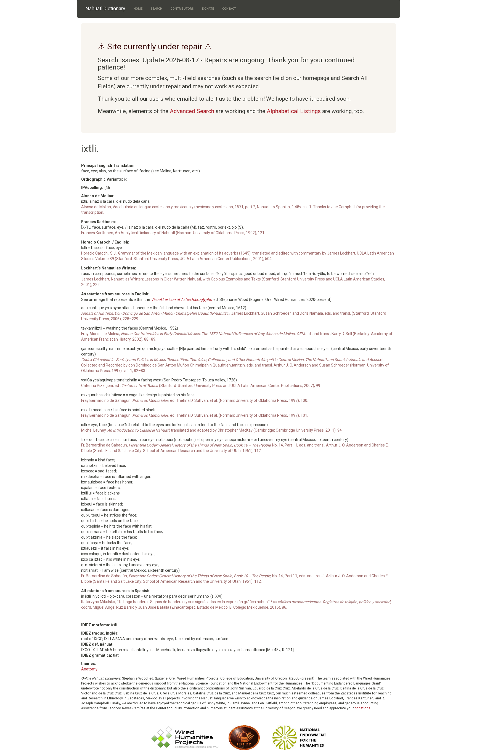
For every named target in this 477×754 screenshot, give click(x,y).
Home (138, 8)
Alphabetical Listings (294, 111)
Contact (229, 8)
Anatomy (89, 669)
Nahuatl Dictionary (105, 8)
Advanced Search (192, 111)
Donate (208, 8)
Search (156, 8)
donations (362, 708)
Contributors (182, 8)
